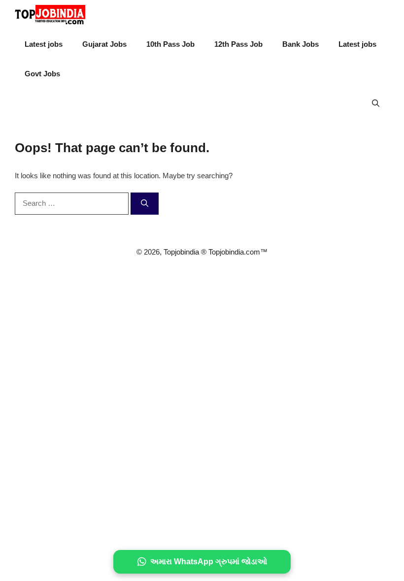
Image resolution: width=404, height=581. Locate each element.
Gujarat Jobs (104, 44)
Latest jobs (44, 44)
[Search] (145, 204)
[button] (375, 103)
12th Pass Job (238, 44)
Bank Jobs (300, 44)
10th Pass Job (170, 44)
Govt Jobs (42, 73)
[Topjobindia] (50, 15)
